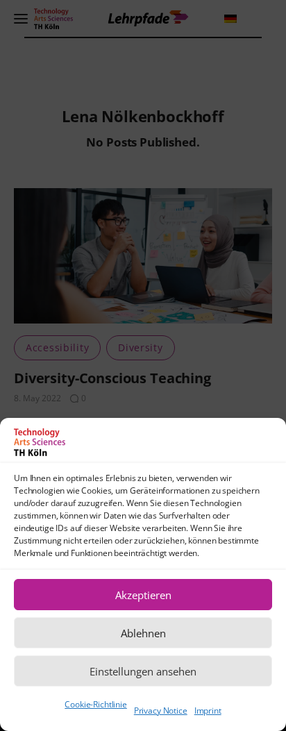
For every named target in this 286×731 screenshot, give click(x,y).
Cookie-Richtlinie (95, 704)
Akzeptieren (143, 595)
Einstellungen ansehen (143, 671)
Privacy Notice (160, 710)
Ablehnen (143, 633)
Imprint (207, 710)
